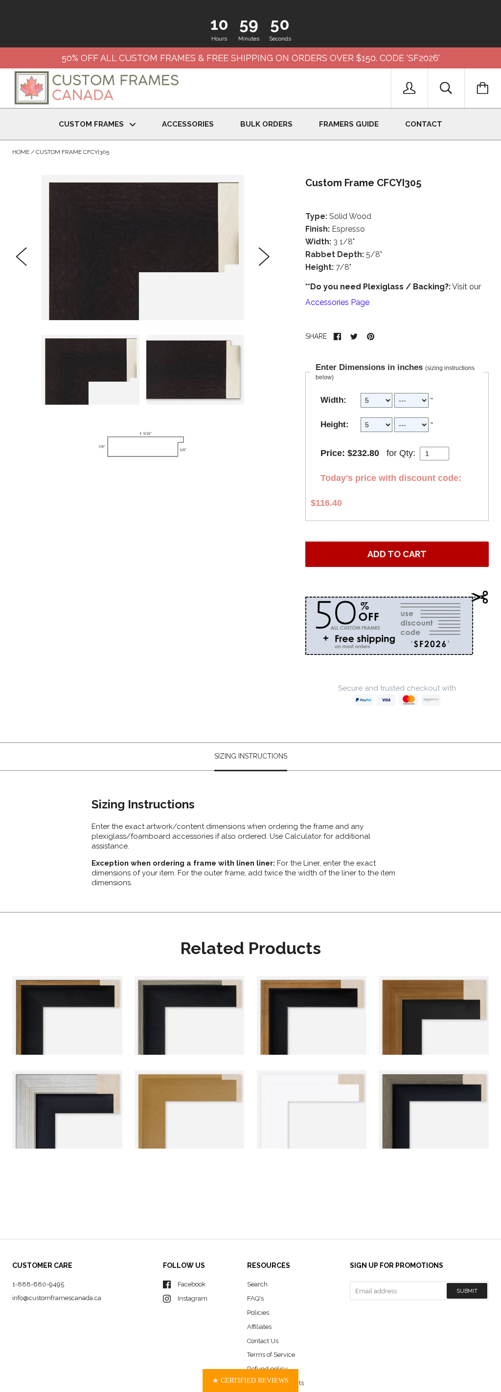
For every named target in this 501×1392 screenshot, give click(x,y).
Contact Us (262, 1341)
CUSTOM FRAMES (92, 124)
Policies (258, 1312)
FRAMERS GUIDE (349, 124)
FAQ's (255, 1298)
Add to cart (397, 554)
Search (257, 1284)
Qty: (407, 453)
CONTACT (423, 124)
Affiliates (259, 1326)
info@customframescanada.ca (56, 1298)
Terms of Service (271, 1354)
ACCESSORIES (188, 124)
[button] (250, 1380)
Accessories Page (337, 302)
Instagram (192, 1298)
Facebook (191, 1284)
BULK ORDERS (266, 124)
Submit (467, 1291)
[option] (143, 247)
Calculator (304, 836)
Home (20, 152)
